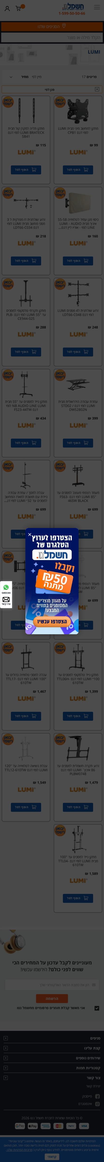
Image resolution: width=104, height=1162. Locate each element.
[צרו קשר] (6, 599)
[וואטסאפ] (6, 587)
